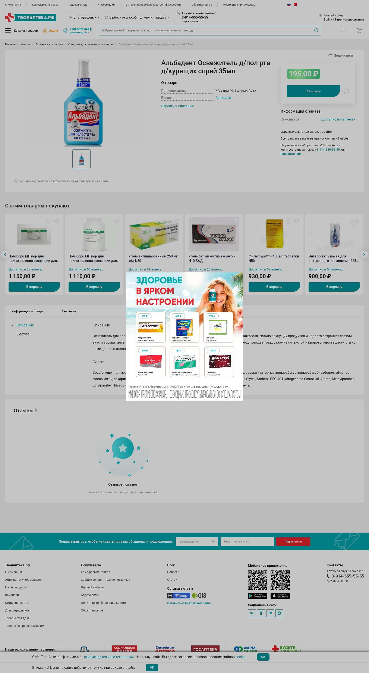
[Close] (238, 277)
